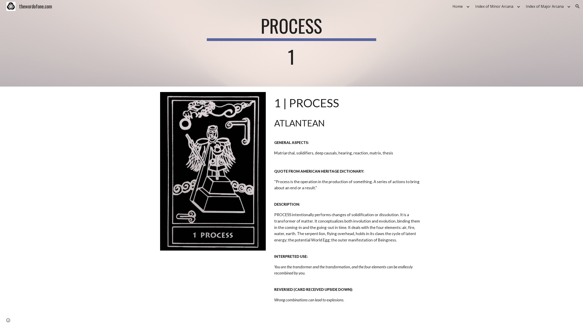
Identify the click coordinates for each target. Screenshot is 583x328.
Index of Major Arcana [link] (545, 6)
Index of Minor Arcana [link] (494, 6)
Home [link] (458, 6)
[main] (291, 43)
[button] (577, 6)
